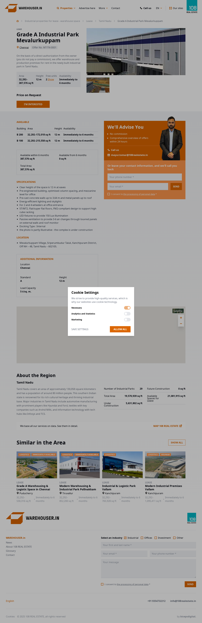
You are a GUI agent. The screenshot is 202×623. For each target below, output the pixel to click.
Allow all (120, 329)
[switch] (127, 308)
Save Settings (79, 329)
